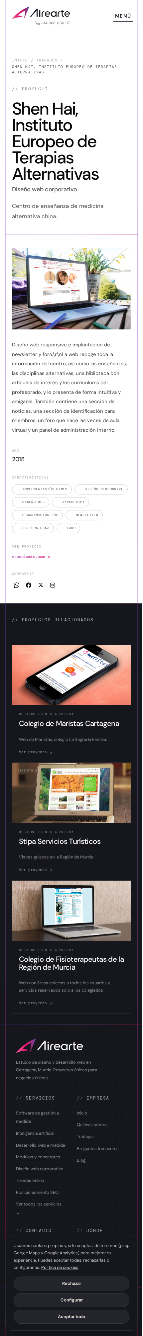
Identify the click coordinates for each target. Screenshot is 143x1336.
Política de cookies (59, 1267)
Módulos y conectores (38, 1157)
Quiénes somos (92, 1124)
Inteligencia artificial (35, 1133)
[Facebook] (28, 585)
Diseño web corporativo (40, 1169)
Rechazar (71, 1283)
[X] (40, 585)
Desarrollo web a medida (40, 1145)
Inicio (20, 60)
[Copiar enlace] (52, 585)
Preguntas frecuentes (98, 1148)
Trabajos (47, 60)
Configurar (72, 1300)
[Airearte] (41, 13)
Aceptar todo (71, 1316)
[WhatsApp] (16, 585)
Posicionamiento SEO (37, 1192)
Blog (81, 1160)
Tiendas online (30, 1180)
